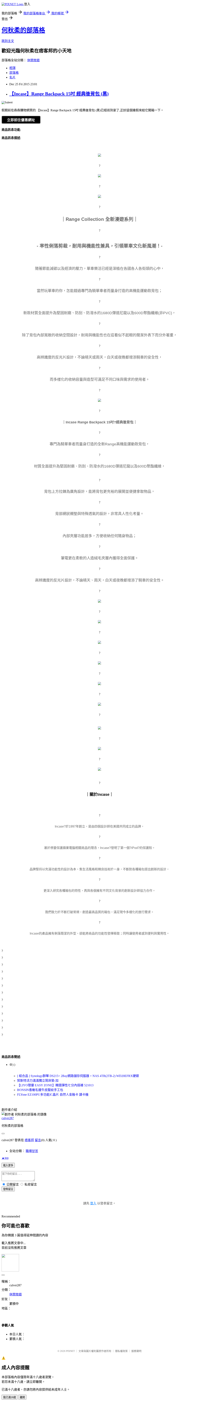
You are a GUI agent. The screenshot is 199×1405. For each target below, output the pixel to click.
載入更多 (8, 1165)
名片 (12, 77)
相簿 (12, 68)
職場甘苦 (32, 1151)
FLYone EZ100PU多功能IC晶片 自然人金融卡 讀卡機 (52, 1094)
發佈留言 (8, 1189)
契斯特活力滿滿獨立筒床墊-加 (37, 1080)
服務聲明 (136, 1351)
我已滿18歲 (9, 1397)
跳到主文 (8, 41)
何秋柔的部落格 (23, 30)
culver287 (8, 1118)
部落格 (14, 72)
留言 (38, 1140)
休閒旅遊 (33, 60)
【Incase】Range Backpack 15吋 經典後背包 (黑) (59, 93)
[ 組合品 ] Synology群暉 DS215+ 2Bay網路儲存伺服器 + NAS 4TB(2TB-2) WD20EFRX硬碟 (78, 1076)
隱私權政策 (121, 1351)
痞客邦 (29, 1140)
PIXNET (70, 1351)
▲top (5, 1157)
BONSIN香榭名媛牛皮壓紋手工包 (40, 1090)
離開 (22, 1397)
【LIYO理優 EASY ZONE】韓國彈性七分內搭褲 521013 (55, 1085)
